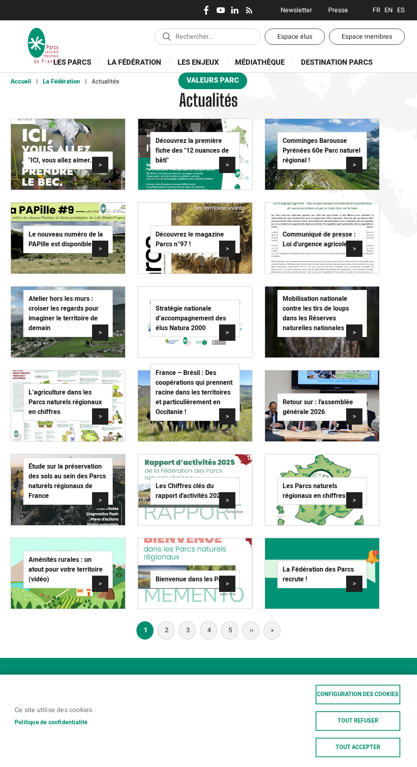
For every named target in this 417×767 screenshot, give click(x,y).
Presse (338, 10)
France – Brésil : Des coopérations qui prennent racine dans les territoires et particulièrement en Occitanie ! (194, 392)
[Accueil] (43, 30)
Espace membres (367, 37)
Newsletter (296, 10)
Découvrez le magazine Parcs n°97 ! (190, 239)
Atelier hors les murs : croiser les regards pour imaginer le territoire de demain (64, 313)
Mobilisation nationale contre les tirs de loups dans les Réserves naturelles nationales (316, 313)
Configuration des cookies (358, 694)
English (388, 10)
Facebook (206, 10)
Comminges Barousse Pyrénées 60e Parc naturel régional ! (321, 150)
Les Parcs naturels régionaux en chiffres (314, 491)
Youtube (220, 10)
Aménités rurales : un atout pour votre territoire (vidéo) (66, 569)
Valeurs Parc (208, 82)
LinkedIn (235, 10)
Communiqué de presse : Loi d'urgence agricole (319, 239)
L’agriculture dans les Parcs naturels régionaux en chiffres (65, 402)
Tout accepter (358, 747)
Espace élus (294, 37)
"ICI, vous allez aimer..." (63, 160)
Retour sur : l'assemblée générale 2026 (318, 407)
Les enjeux (194, 67)
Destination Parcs (337, 62)
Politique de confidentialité (51, 723)
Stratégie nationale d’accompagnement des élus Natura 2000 (191, 318)
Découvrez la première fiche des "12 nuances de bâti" (192, 150)
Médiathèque (260, 62)
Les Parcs (68, 67)
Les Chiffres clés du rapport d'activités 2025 (190, 491)
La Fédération (130, 67)
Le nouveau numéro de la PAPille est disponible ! (66, 239)
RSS (249, 10)
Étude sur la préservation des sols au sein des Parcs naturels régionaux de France (67, 481)
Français (376, 10)
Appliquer (166, 36)
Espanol (401, 10)
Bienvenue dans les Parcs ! (195, 579)
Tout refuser (358, 721)
